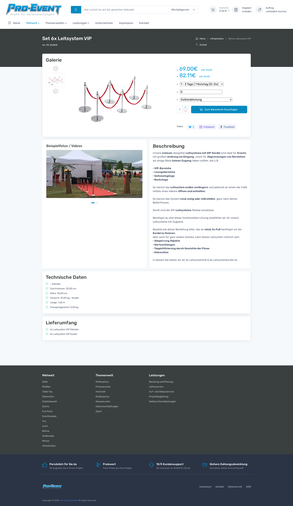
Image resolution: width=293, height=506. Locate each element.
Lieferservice (156, 386)
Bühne (45, 431)
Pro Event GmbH (69, 500)
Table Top (47, 391)
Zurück (203, 44)
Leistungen (80, 23)
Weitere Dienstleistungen (162, 401)
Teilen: (180, 126)
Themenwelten (54, 23)
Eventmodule (49, 416)
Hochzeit (100, 391)
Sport (99, 411)
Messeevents (103, 401)
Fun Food (47, 411)
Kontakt (144, 23)
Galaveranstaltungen (107, 406)
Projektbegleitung (158, 396)
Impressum (126, 23)
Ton (44, 421)
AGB (248, 486)
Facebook (229, 126)
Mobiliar (46, 386)
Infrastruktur (217, 38)
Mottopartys (102, 381)
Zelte (45, 381)
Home (16, 23)
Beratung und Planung (161, 381)
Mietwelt (31, 23)
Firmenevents (103, 386)
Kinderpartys (102, 396)
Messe (45, 440)
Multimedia (48, 436)
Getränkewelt (49, 401)
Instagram (208, 126)
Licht (45, 426)
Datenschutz (235, 486)
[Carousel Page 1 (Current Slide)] (93, 202)
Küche (45, 406)
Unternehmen (104, 23)
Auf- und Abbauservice (161, 391)
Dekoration (48, 396)
